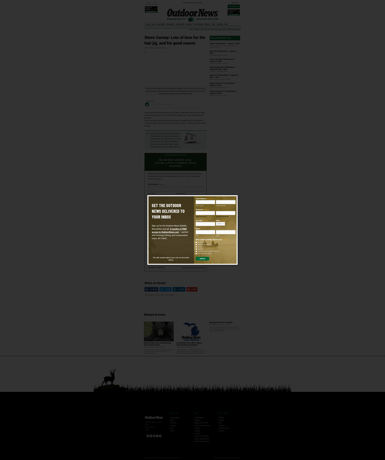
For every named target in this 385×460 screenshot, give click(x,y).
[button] (235, 197)
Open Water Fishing (204, 244)
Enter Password (201, 217)
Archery (200, 247)
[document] (192, 230)
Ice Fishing (201, 242)
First (197, 236)
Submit (202, 259)
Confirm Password (222, 217)
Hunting (200, 249)
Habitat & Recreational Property (208, 251)
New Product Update (205, 253)
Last (217, 236)
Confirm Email (220, 206)
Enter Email (199, 206)
